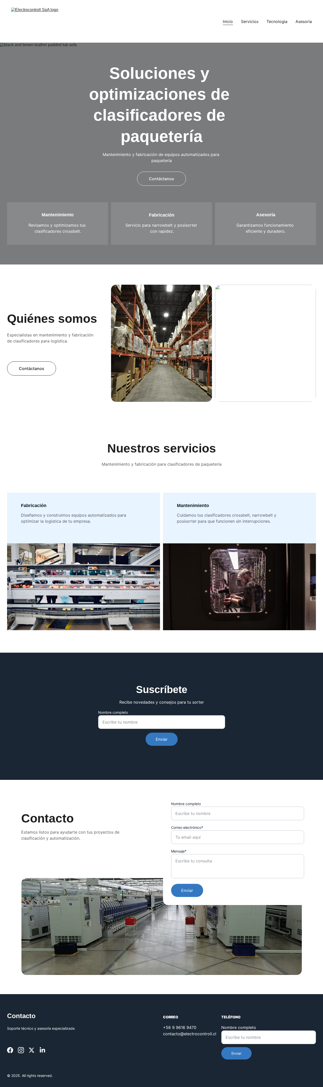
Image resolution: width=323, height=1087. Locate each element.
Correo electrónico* (187, 827)
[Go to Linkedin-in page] (42, 1050)
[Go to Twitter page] (32, 1050)
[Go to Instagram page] (21, 1050)
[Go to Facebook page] (10, 1050)
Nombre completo (113, 712)
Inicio (228, 21)
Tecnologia (276, 21)
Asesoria (303, 21)
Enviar (162, 739)
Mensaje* (178, 851)
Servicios (249, 21)
